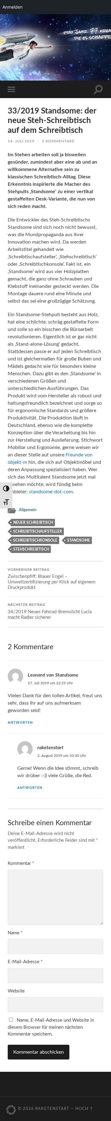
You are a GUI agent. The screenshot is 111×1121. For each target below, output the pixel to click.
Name (15, 933)
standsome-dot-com (51, 491)
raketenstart (50, 747)
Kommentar (21, 863)
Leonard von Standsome (53, 675)
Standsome (78, 540)
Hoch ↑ (84, 1109)
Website (16, 991)
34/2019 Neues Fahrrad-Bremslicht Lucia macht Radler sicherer (50, 611)
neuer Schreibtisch (33, 522)
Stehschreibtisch (31, 549)
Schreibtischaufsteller (37, 531)
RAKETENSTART (57, 36)
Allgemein (27, 510)
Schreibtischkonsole (35, 540)
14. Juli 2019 (21, 141)
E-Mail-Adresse (25, 962)
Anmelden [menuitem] (12, 7)
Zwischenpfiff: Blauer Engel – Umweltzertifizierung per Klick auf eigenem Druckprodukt (51, 579)
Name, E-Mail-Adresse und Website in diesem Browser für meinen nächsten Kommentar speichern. (51, 1027)
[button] (11, 1110)
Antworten (20, 722)
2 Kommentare (58, 141)
